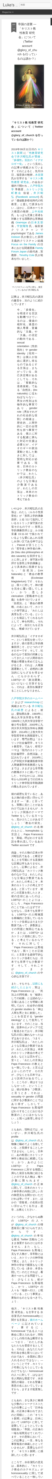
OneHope (21, 222)
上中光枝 (37, 211)
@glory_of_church (21, 827)
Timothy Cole (26, 255)
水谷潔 (39, 174)
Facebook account (27, 196)
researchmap (32, 702)
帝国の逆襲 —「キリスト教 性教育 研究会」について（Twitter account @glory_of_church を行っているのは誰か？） (27, 41)
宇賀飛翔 (22, 226)
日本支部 (37, 222)
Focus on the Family (23, 244)
